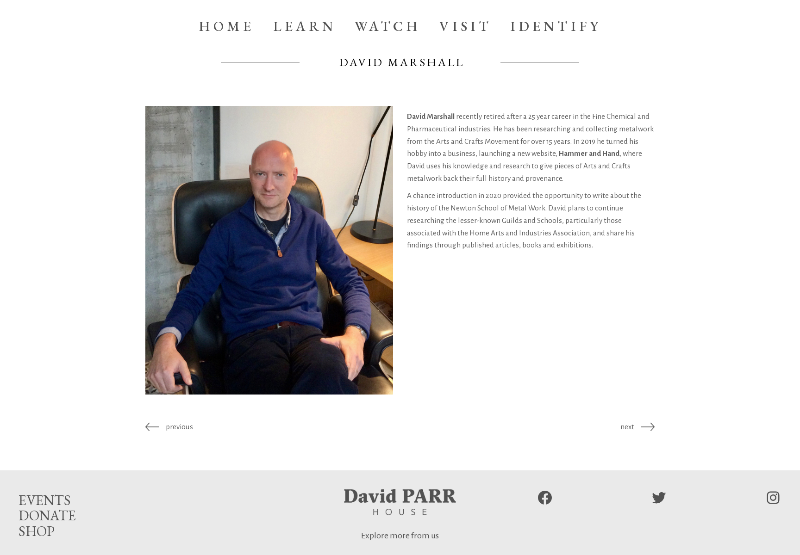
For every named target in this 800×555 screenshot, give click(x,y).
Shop (37, 531)
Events (45, 500)
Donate (47, 515)
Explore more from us (400, 535)
